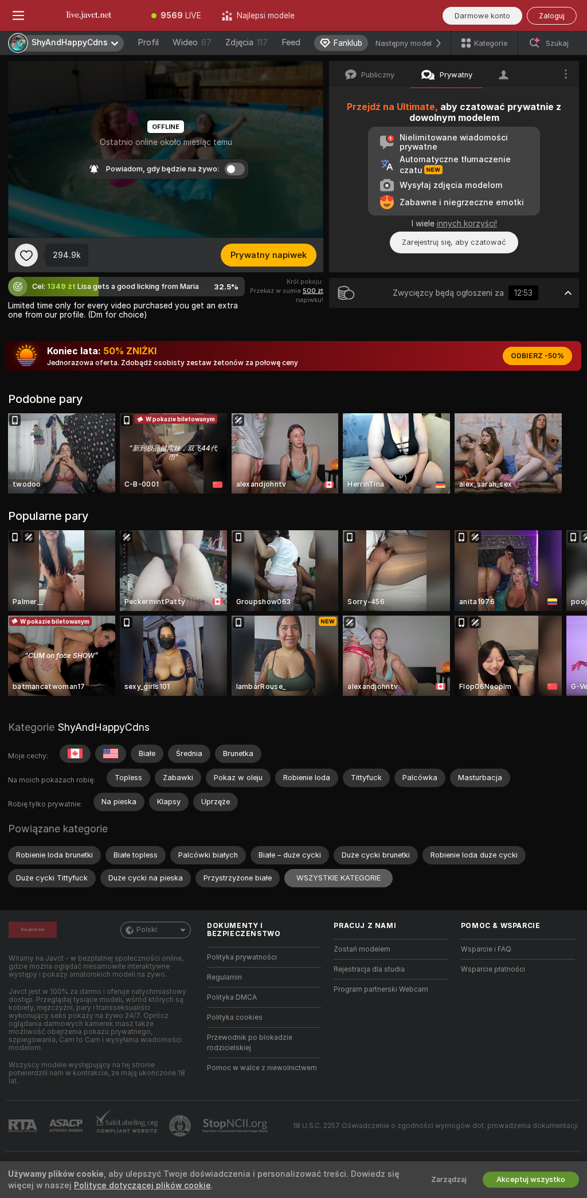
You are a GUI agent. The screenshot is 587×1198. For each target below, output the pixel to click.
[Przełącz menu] (18, 15)
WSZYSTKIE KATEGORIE (338, 878)
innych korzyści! (467, 223)
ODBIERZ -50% (537, 356)
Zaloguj (552, 15)
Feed (290, 42)
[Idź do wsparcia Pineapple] (181, 1126)
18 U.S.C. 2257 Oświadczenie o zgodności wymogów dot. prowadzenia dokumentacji (435, 1126)
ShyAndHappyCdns (103, 727)
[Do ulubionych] (26, 255)
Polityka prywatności (242, 957)
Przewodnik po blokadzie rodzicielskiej (249, 1042)
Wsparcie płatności (493, 969)
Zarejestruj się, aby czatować (454, 242)
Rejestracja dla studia (369, 969)
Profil (148, 42)
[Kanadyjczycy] (75, 754)
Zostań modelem (362, 949)
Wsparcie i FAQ (486, 949)
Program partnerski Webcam (381, 989)
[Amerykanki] (110, 754)
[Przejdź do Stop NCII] (236, 1126)
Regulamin (224, 977)
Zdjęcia (246, 42)
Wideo (192, 42)
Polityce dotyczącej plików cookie (142, 1185)
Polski (146, 930)
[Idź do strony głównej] (89, 15)
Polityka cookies (235, 1017)
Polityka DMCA (232, 997)
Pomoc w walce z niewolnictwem (262, 1068)
